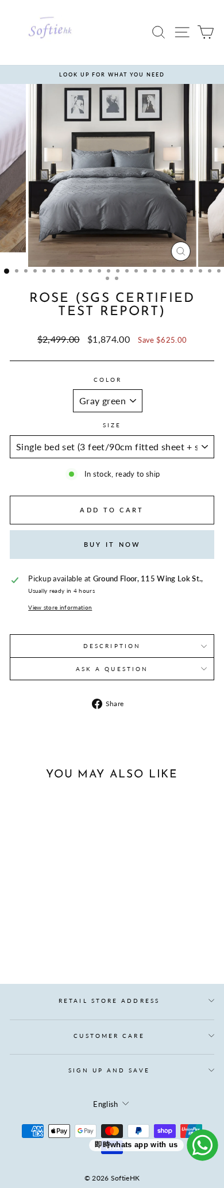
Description (112, 645)
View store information (60, 607)
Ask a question (112, 668)
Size (112, 424)
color (108, 379)
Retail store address (109, 1000)
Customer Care (109, 1035)
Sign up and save (108, 1070)
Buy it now (112, 544)
